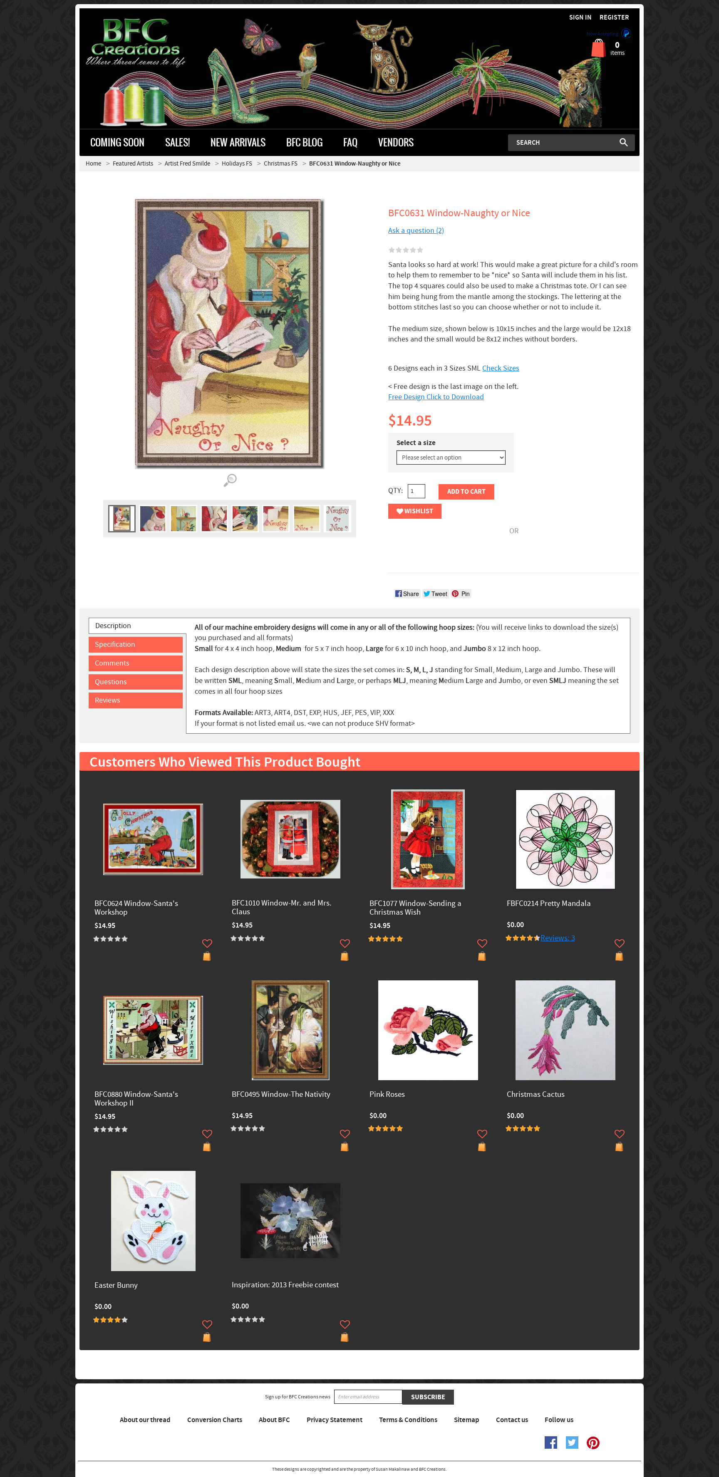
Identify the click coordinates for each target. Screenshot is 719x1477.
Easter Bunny (116, 1286)
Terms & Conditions (408, 1420)
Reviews (107, 700)
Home (93, 164)
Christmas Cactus (536, 1095)
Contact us (512, 1420)
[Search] (623, 142)
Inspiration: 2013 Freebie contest (285, 1285)
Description (113, 626)
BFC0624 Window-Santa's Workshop (136, 908)
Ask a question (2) (416, 230)
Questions (111, 682)
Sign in (580, 17)
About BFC (274, 1420)
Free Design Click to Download (436, 397)
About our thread (145, 1420)
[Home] (149, 43)
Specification (115, 644)
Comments (112, 663)
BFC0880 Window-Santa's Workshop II (136, 1099)
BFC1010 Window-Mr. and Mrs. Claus (282, 908)
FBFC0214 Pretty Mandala (549, 904)
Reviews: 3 (557, 938)
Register (614, 17)
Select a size (416, 443)
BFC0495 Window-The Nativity (281, 1095)
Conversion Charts (214, 1420)
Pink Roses (387, 1095)
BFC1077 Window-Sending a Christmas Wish (415, 908)
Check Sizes (500, 368)
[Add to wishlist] (207, 943)
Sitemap (466, 1420)
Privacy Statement (334, 1420)
